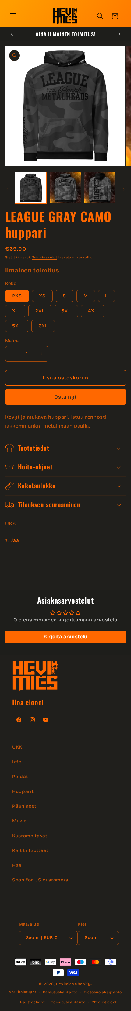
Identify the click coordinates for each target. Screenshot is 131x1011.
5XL (16, 326)
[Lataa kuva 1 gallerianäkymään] (31, 188)
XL (15, 310)
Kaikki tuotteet (30, 850)
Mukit (19, 821)
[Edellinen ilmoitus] (12, 34)
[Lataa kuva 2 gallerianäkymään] (65, 188)
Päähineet (24, 806)
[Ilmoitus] (119, 34)
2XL (39, 310)
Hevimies (65, 984)
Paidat (20, 776)
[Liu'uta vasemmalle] (6, 189)
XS (42, 296)
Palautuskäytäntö (60, 992)
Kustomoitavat (30, 836)
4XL (92, 310)
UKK (10, 523)
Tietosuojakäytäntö (103, 992)
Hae (17, 865)
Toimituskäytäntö (68, 1002)
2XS (17, 296)
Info (17, 762)
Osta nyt (65, 397)
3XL (66, 310)
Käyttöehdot (32, 1002)
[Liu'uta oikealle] (124, 189)
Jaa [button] (15, 540)
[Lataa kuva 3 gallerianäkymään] (100, 188)
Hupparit (23, 791)
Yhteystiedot (104, 1002)
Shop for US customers (40, 880)
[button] (13, 16)
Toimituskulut (44, 257)
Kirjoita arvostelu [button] (65, 636)
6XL (43, 326)
